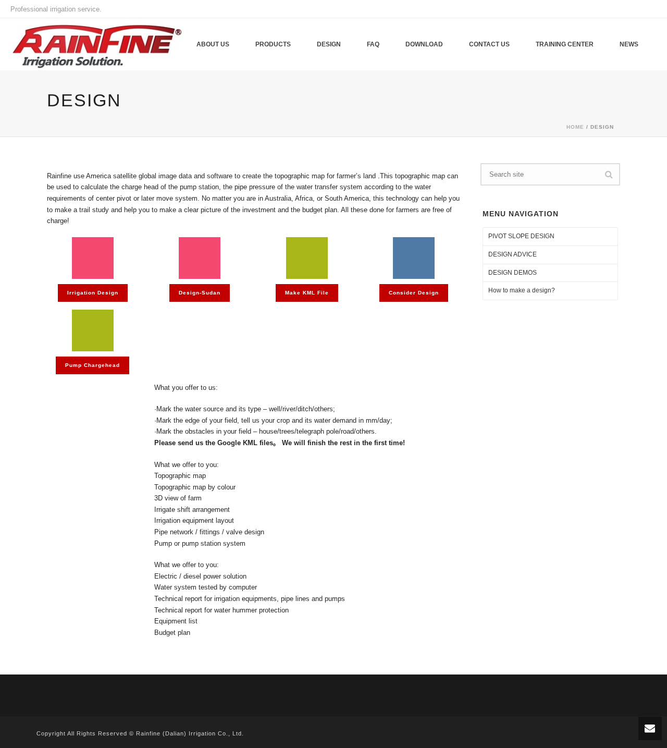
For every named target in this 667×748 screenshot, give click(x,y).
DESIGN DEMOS (512, 272)
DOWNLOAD (424, 44)
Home (575, 127)
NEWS (629, 44)
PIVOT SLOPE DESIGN (521, 236)
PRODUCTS (273, 44)
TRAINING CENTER (565, 44)
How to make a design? (521, 290)
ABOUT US (212, 44)
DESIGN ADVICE (512, 254)
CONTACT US (489, 44)
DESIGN (329, 44)
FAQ (373, 44)
